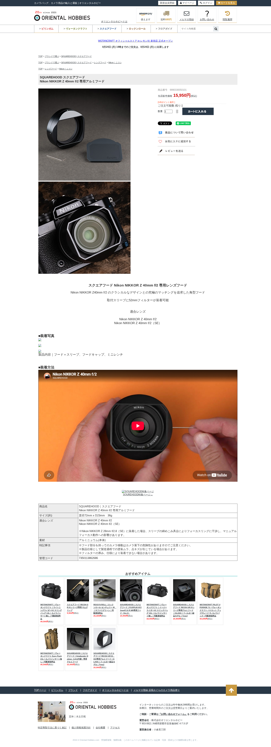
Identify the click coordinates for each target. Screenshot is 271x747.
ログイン (207, 2)
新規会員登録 (167, 2)
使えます (145, 19)
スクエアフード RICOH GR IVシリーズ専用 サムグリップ (77, 607)
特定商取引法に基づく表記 (52, 727)
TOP (40, 56)
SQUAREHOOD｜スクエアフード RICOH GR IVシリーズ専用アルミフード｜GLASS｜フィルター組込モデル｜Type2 (183, 610)
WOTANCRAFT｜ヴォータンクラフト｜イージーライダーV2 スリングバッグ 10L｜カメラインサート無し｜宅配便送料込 (157, 610)
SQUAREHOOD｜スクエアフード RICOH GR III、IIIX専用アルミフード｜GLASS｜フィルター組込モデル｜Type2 (104, 659)
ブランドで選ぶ (52, 56)
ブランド (73, 690)
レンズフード (100, 62)
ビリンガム (57, 690)
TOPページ (40, 690)
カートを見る (228, 2)
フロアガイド (90, 690)
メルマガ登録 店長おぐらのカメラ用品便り (156, 690)
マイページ (188, 2)
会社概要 (100, 727)
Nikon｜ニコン (115, 62)
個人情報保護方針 (81, 727)
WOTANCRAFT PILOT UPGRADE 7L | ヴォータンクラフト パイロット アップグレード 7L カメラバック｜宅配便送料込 (210, 610)
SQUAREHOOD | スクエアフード (76, 56)
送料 (166, 19)
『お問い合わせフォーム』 (173, 714)
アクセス (115, 727)
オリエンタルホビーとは (114, 21)
